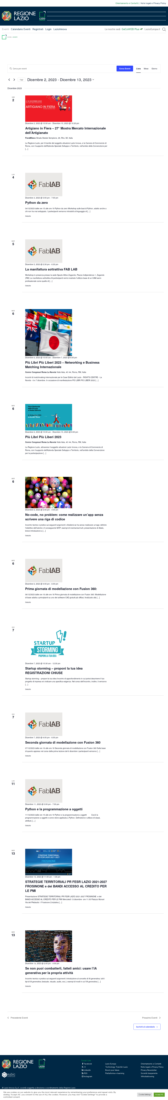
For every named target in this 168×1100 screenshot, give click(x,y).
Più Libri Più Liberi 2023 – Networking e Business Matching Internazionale (62, 364)
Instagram (88, 1076)
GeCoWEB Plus (130, 29)
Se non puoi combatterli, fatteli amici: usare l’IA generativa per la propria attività (61, 970)
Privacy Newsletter (149, 1070)
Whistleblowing (147, 1076)
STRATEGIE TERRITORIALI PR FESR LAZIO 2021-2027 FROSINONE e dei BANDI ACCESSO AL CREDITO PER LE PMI (66, 886)
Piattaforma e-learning (114, 1073)
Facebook (88, 1064)
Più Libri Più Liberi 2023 (43, 437)
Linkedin (87, 1070)
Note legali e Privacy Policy (153, 3)
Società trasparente (149, 1073)
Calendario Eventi (20, 29)
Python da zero (36, 202)
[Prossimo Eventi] (14, 79)
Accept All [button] (159, 1094)
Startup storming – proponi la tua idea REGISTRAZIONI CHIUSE (54, 670)
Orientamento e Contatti (127, 3)
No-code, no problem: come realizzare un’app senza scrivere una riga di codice (64, 516)
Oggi (21, 79)
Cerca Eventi (124, 68)
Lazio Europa (110, 1064)
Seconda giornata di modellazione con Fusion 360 (64, 742)
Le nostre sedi (112, 29)
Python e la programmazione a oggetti (55, 809)
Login (48, 29)
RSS (85, 1073)
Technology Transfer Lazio (116, 1067)
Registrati (37, 29)
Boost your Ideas (112, 1070)
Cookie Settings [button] (145, 1094)
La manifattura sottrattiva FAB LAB (51, 269)
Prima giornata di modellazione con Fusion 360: (62, 588)
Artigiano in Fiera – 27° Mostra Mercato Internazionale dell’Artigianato (65, 130)
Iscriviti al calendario (145, 1026)
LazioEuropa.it (152, 29)
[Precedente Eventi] (9, 79)
